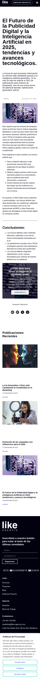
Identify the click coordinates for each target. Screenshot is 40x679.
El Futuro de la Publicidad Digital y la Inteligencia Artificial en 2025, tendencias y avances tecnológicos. (20, 494)
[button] (37, 2)
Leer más (5, 397)
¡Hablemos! (20, 292)
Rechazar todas (20, 674)
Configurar (20, 668)
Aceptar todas (20, 662)
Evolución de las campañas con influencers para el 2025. (17, 443)
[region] (20, 656)
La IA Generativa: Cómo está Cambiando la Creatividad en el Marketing (17, 387)
